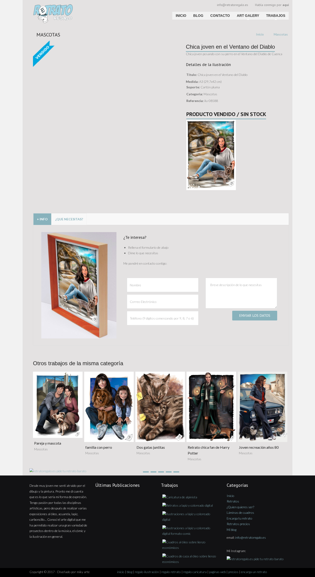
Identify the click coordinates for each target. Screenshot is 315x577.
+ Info (42, 219)
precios (233, 572)
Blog (198, 16)
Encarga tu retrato (239, 518)
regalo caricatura (195, 572)
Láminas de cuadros (240, 512)
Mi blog (231, 530)
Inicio (181, 16)
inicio (120, 572)
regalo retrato (171, 572)
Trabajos (275, 16)
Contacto (220, 16)
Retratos (233, 501)
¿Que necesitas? (69, 219)
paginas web (217, 572)
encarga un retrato (254, 572)
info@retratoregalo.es (232, 5)
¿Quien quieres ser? (240, 507)
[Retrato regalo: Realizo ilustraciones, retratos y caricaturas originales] (72, 6)
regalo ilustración (147, 572)
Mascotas (281, 34)
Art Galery (248, 16)
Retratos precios (238, 524)
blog (129, 572)
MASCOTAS (48, 34)
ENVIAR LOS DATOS (254, 315)
